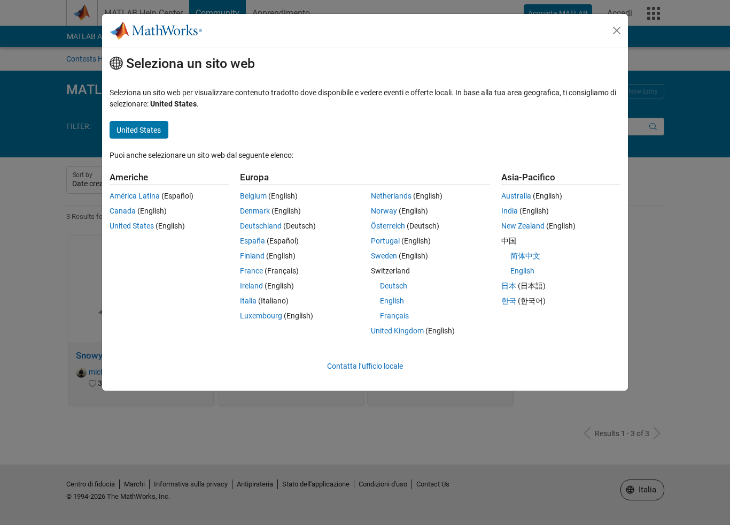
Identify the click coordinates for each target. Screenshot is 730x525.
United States (132, 226)
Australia (516, 196)
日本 (508, 285)
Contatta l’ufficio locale (365, 366)
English (392, 300)
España (252, 241)
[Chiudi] (616, 30)
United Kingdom (397, 330)
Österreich (388, 226)
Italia (248, 300)
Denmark (255, 211)
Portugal (385, 241)
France (251, 271)
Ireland (251, 285)
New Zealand (523, 226)
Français (394, 315)
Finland (252, 256)
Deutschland (261, 226)
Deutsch (393, 285)
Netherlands (391, 196)
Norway (384, 211)
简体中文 (525, 256)
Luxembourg (261, 315)
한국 (508, 300)
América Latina (135, 196)
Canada (123, 211)
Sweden (384, 256)
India (509, 211)
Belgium (253, 196)
